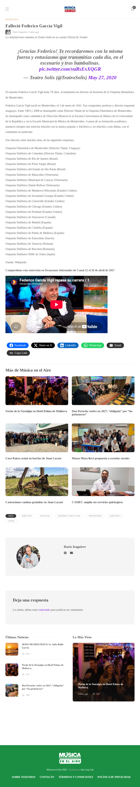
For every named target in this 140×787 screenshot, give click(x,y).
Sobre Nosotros (23, 777)
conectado (44, 609)
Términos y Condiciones (76, 777)
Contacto (47, 777)
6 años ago (33, 32)
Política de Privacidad (114, 777)
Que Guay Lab (87, 769)
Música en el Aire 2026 (57, 769)
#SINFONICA (115, 516)
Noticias (11, 19)
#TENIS (11, 521)
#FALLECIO (45, 516)
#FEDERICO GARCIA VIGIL (69, 516)
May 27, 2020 (102, 77)
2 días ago (83, 694)
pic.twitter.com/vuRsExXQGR (70, 69)
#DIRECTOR (27, 516)
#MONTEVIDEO (95, 516)
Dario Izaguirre (20, 32)
